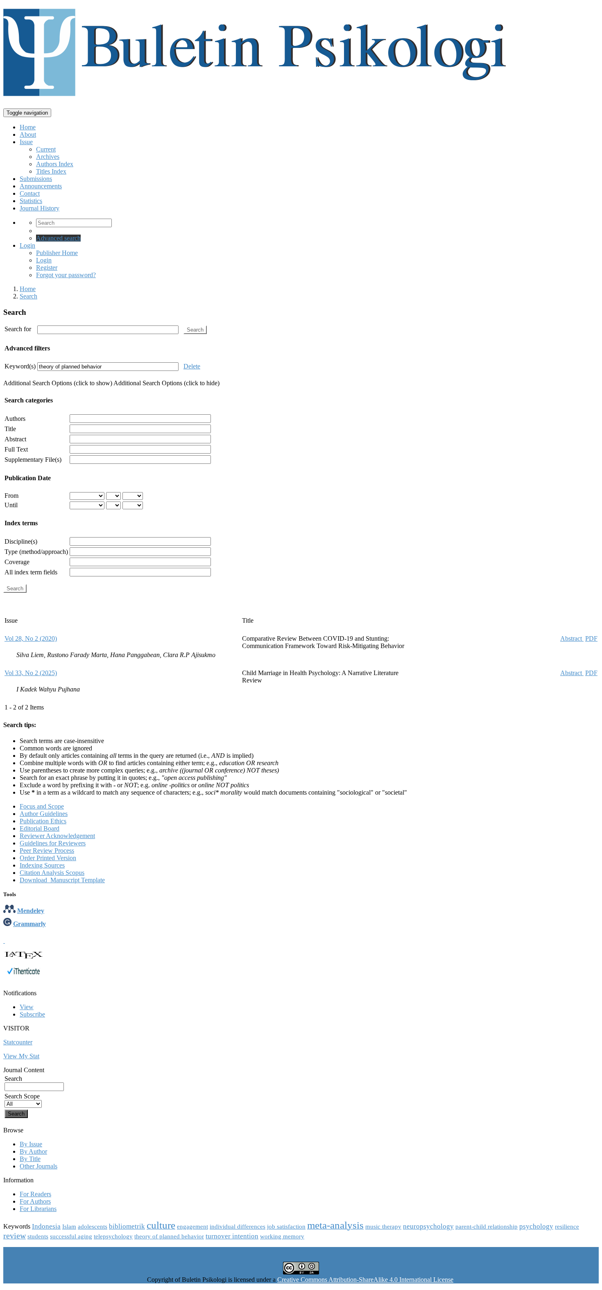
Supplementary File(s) (33, 459)
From (11, 495)
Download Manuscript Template (62, 880)
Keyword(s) (20, 366)
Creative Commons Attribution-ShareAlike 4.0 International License (365, 1279)
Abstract (15, 439)
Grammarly (29, 923)
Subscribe (32, 1014)
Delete (191, 366)
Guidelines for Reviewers (53, 843)
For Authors (35, 1201)
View (27, 1006)
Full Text (16, 449)
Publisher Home (57, 252)
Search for (18, 328)
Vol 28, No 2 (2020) (31, 638)
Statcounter (17, 1042)
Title (10, 428)
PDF (591, 638)
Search (28, 296)
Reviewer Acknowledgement (57, 835)
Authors (15, 418)
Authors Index (54, 163)
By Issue (31, 1144)
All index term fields (31, 572)
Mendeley (30, 910)
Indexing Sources (42, 865)
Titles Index (51, 171)
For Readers (35, 1194)
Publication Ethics (43, 821)
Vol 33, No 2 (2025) (31, 672)
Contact (30, 193)
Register (46, 267)
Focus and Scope (42, 806)
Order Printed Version (48, 857)
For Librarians (38, 1208)
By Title (30, 1158)
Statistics (31, 200)
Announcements (41, 186)
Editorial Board (39, 828)
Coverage (17, 561)
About (28, 134)
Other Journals (38, 1166)
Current (46, 149)
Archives (47, 156)
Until (11, 505)
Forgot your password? (66, 274)
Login (27, 245)
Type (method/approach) (36, 551)
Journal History (39, 208)
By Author (33, 1151)
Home (28, 127)
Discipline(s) (21, 541)
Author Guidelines (44, 813)
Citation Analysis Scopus (52, 872)
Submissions (36, 178)
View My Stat (21, 1056)
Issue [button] (26, 141)
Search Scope (22, 1096)
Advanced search (58, 238)
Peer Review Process (47, 850)
